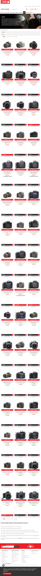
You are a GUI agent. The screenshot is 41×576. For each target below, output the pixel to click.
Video (8, 12)
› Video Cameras (24, 556)
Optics (11, 12)
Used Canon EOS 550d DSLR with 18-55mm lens (20, 112)
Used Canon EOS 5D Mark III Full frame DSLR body (7, 142)
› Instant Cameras (24, 562)
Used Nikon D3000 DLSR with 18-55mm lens (7, 322)
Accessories (21, 12)
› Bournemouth (4, 554)
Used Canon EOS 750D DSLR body (7, 232)
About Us (26, 6)
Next (16, 36)
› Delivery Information (15, 554)
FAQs (36, 6)
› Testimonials (4, 557)
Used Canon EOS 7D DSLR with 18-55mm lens (7, 262)
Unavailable (30, 124)
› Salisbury (3, 555)
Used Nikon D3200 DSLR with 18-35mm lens (34, 322)
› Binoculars (23, 553)
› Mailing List (4, 561)
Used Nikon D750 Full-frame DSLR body (7, 442)
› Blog (3, 558)
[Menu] (5, 564)
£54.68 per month (8, 176)
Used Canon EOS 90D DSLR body (20, 291)
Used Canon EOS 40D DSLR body (7, 81)
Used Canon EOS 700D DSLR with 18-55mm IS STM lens (7, 202)
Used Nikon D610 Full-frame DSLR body (7, 412)
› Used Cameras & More (25, 557)
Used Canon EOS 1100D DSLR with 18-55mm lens (7, 52)
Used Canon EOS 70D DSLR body (20, 201)
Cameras (1, 12)
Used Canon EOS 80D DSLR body (33, 261)
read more (22, 25)
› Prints (12, 558)
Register (39, 6)
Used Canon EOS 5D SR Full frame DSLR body (7, 172)
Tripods (16, 12)
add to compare (7, 66)
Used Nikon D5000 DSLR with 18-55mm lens (20, 352)
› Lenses (22, 554)
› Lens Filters (23, 561)
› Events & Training (14, 553)
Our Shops (33, 6)
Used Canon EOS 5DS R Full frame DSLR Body (20, 172)
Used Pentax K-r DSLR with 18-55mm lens (33, 472)
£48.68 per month (34, 176)
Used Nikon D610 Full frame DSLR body (33, 382)
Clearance (27, 12)
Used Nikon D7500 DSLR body (7, 472)
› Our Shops (3, 553)
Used (24, 12)
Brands (31, 12)
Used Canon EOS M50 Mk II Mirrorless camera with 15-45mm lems (20, 503)
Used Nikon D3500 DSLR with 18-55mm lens (7, 352)
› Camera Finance (14, 555)
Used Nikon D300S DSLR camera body (20, 322)
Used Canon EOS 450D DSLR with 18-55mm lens (20, 82)
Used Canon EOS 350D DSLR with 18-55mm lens (20, 52)
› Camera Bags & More (25, 555)
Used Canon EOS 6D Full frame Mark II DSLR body (33, 172)
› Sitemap (3, 562)
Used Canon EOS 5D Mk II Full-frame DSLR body (20, 142)
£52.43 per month (21, 295)
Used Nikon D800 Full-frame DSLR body (20, 472)
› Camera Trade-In (34, 553)
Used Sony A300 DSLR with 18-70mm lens (7, 502)
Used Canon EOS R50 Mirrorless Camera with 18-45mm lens (33, 502)
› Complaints (13, 556)
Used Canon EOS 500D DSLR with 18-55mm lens (34, 82)
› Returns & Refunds (14, 557)
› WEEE (12, 562)
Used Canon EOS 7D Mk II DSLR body (20, 262)
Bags (14, 12)
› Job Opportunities (5, 556)
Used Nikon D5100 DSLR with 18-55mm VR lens (34, 352)
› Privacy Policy (14, 561)
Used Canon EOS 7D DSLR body (20, 231)
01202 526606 (5, 9)
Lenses (5, 12)
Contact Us (29, 6)
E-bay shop (20, 538)
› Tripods (22, 558)
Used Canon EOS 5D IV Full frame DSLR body (33, 112)
